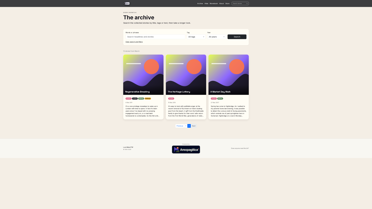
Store (227, 3)
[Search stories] (247, 3)
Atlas (206, 3)
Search (237, 37)
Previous (180, 126)
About (221, 3)
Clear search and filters (134, 42)
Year (209, 32)
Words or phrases (132, 32)
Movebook (214, 3)
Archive (200, 3)
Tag (188, 32)
